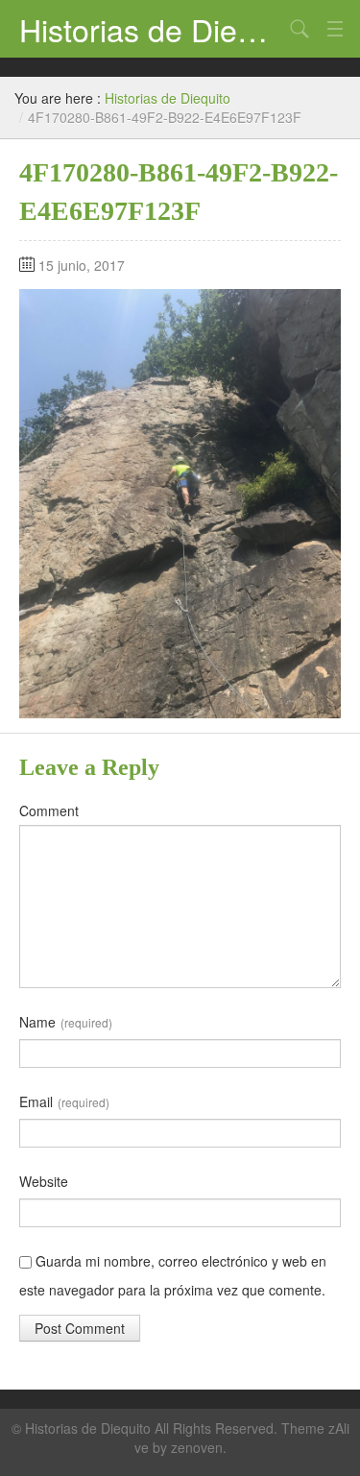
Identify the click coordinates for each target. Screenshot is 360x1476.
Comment (49, 810)
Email (64, 1101)
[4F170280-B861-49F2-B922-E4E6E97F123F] (180, 501)
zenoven (197, 1447)
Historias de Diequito (151, 29)
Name (65, 1021)
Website (43, 1181)
